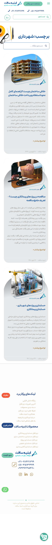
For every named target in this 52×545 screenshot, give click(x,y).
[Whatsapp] (31, 474)
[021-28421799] (9, 11)
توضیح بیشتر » (39, 141)
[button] (48, 3)
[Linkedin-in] (26, 474)
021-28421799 (17, 11)
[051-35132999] (28, 11)
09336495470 (26, 468)
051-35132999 (37, 11)
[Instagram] (20, 474)
